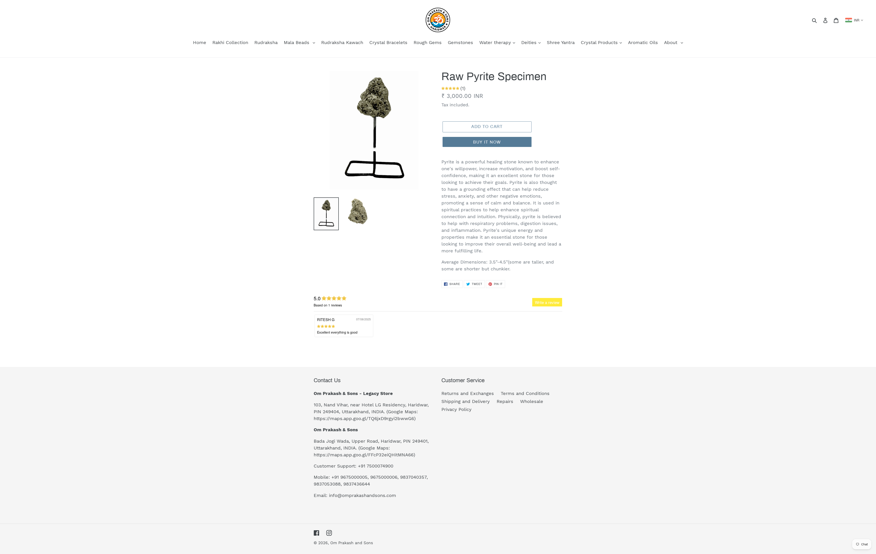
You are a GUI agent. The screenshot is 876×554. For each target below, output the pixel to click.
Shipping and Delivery (465, 401)
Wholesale (531, 401)
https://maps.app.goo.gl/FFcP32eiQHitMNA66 (364, 454)
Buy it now (487, 142)
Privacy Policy (456, 409)
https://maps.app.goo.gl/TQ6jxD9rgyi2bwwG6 (364, 418)
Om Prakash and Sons (351, 543)
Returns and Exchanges (467, 393)
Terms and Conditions (525, 393)
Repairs (505, 401)
